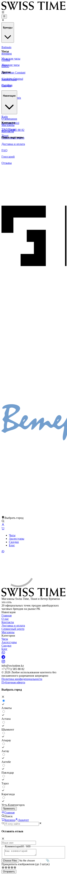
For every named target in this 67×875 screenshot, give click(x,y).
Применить (9, 808)
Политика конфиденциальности (21, 679)
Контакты (7, 622)
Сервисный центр (12, 628)
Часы (12, 535)
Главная (6, 615)
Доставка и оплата (13, 625)
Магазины (8, 632)
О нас (5, 618)
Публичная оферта (13, 682)
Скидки (14, 542)
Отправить (9, 871)
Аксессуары (16, 538)
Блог (12, 545)
